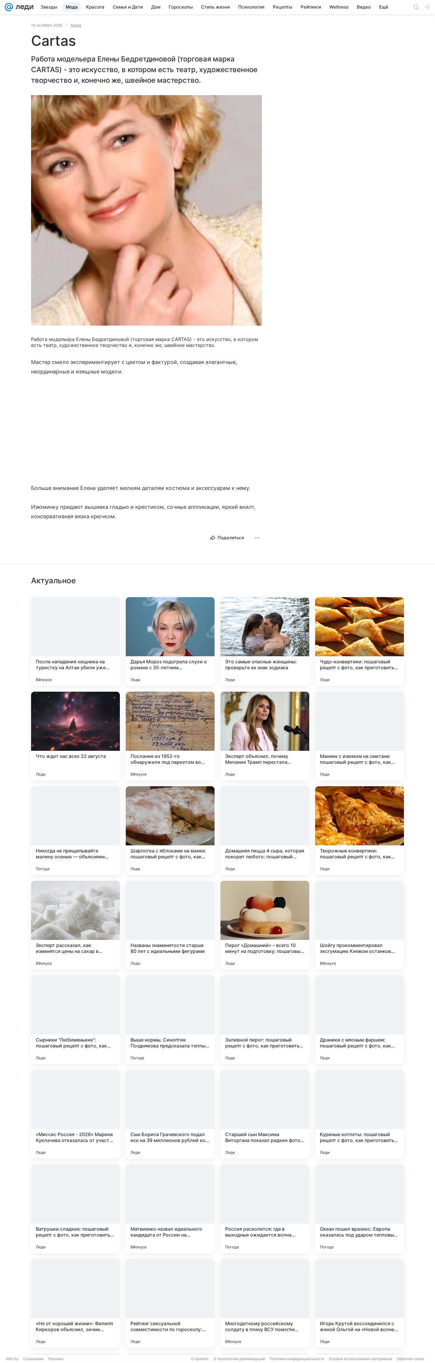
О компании (33, 1358)
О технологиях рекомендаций (239, 1358)
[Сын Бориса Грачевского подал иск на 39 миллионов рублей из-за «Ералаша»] (170, 1114)
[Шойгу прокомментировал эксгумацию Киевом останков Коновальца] (359, 925)
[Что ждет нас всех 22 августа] (75, 736)
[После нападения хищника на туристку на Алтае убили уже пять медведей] (75, 641)
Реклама (55, 1358)
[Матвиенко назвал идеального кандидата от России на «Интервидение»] (170, 1208)
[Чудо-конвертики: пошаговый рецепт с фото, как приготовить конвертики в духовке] (359, 641)
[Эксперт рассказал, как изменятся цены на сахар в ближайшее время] (75, 925)
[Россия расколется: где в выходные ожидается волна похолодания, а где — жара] (264, 1208)
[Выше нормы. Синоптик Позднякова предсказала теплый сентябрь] (170, 1019)
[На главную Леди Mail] (23, 7)
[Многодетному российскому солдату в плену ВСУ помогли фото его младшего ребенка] (264, 1303)
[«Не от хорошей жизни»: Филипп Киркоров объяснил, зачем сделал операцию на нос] (75, 1303)
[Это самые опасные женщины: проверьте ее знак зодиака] (264, 641)
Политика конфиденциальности (297, 1358)
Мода (76, 25)
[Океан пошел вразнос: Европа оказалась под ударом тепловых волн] (359, 1208)
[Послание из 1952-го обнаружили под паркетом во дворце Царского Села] (170, 736)
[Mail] (9, 7)
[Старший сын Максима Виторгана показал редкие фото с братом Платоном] (264, 1114)
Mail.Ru (12, 1358)
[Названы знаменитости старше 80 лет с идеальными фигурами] (170, 925)
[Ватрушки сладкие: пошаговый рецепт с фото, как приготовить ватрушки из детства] (75, 1208)
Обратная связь (410, 1358)
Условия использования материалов (360, 1358)
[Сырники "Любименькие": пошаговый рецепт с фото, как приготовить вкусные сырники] (75, 1019)
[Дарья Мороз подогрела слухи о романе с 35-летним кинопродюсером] (170, 641)
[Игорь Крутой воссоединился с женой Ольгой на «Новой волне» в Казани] (359, 1303)
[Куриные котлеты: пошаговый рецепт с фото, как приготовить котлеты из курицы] (359, 1114)
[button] (146, 211)
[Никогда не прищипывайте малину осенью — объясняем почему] (75, 830)
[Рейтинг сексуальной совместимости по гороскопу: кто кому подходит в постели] (170, 1303)
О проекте (200, 1358)
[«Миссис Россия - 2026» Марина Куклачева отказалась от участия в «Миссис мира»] (75, 1114)
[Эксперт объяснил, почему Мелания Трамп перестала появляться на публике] (264, 736)
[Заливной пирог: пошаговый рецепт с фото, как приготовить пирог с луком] (264, 1019)
